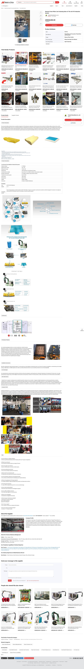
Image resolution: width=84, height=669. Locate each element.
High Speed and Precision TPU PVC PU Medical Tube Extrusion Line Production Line (7, 66)
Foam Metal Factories (13, 649)
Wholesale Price (48, 661)
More (2, 654)
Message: (5, 571)
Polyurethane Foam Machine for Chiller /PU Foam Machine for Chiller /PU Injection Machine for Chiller (58, 628)
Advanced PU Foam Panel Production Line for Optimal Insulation (34, 66)
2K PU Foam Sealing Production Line (20, 66)
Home (2, 8)
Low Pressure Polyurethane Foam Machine (16, 547)
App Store (4, 658)
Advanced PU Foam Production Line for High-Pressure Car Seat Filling (20, 86)
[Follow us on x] (75, 658)
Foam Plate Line (5, 652)
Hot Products (19, 661)
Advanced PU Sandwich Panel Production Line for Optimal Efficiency (48, 66)
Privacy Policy (59, 665)
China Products (24, 661)
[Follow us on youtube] (79, 658)
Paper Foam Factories (35, 649)
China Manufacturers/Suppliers (33, 661)
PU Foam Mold (13, 548)
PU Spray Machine (27, 547)
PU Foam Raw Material (20, 548)
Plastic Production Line (28, 644)
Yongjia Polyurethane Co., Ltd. (53, 15)
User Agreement (48, 665)
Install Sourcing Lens (29, 658)
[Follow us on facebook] (74, 658)
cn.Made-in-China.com (52, 662)
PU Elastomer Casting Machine (37, 547)
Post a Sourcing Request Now (33, 580)
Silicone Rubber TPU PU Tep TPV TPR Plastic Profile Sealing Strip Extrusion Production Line (48, 86)
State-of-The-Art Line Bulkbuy (15, 652)
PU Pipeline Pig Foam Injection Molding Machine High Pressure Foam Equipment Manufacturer (8, 605)
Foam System (4, 649)
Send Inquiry (54, 25)
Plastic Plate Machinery (6, 644)
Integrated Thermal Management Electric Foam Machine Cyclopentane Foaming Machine (75, 605)
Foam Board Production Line (66, 649)
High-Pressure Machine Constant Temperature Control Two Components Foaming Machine (41, 605)
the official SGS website (28, 515)
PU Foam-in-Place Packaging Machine (51, 547)
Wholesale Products (42, 661)
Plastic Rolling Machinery (17, 644)
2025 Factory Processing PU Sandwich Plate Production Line (62, 106)
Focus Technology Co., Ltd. (34, 665)
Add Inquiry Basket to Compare (22, 44)
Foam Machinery (23, 8)
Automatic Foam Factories (24, 649)
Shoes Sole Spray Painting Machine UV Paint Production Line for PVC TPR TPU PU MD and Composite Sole (76, 106)
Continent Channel (55, 661)
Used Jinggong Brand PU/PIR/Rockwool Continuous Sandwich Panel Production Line (7, 106)
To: (6, 568)
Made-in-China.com (37, 662)
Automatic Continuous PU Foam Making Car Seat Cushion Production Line (75, 66)
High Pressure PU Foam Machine (31, 548)
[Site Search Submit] (57, 2)
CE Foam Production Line (45, 649)
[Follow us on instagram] (77, 658)
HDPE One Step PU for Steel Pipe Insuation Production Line (48, 106)
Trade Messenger (19, 658)
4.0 (69, 116)
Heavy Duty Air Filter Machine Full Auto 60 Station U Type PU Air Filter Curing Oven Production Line (76, 86)
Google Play (11, 658)
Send (10, 580)
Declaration (54, 665)
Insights (66, 661)
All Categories (5, 5)
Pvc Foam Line (76, 649)
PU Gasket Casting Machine (43, 548)
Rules (82, 5)
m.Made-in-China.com (44, 662)
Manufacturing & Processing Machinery (12, 8)
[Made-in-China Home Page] (7, 2)
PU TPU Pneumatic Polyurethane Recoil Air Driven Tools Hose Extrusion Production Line (7, 86)
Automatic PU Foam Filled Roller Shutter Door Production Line (34, 106)
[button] (53, 2)
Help (62, 5)
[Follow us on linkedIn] (82, 658)
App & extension (69, 5)
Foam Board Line (56, 649)
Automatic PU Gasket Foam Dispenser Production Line (61, 66)
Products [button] (19, 2)
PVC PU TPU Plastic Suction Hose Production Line (35, 86)
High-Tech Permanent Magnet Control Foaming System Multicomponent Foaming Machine (58, 605)
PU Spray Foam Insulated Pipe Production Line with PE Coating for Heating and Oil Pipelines (21, 106)
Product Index (61, 661)
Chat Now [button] (74, 25)
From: (6, 564)
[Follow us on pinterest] (80, 658)
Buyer (57, 5)
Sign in (82, 3)
